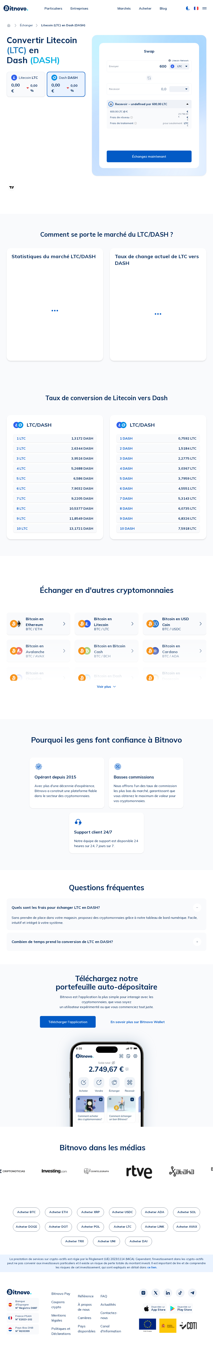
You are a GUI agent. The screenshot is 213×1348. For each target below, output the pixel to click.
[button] (196, 8)
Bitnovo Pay (60, 1293)
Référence (86, 1296)
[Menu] (204, 8)
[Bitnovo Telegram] (192, 1293)
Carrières (84, 1318)
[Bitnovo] (15, 8)
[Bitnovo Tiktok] (180, 1293)
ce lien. (152, 1267)
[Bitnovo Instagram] (143, 1293)
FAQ (103, 1296)
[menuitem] (53, 8)
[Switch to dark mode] (188, 8)
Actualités (108, 1304)
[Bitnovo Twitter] (155, 1293)
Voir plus (104, 686)
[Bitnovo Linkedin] (167, 1293)
